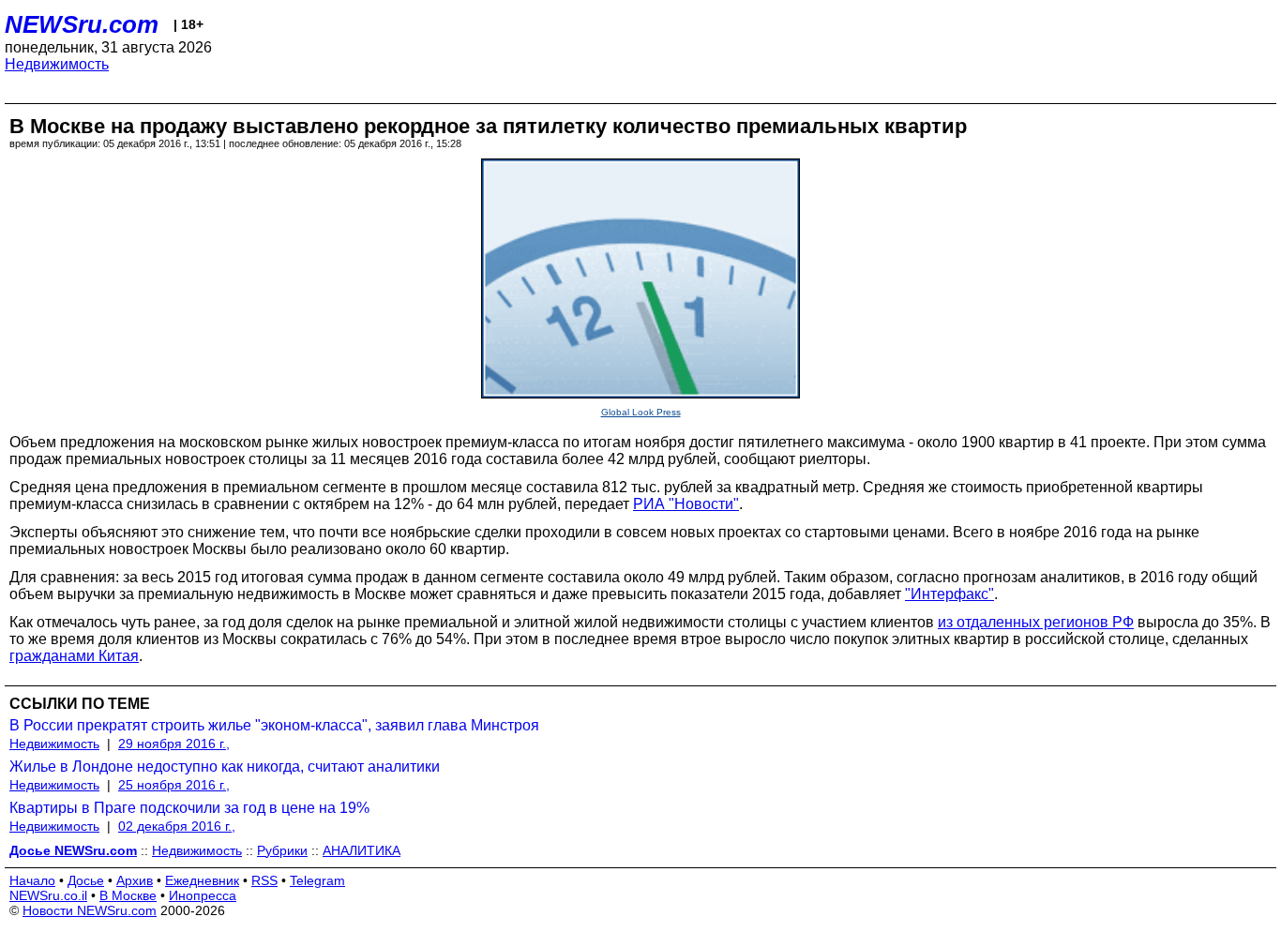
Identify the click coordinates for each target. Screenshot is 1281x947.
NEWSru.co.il (48, 895)
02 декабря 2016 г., (176, 826)
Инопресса (202, 895)
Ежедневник (202, 880)
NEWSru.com (81, 24)
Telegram (317, 880)
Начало (32, 880)
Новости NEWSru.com (90, 910)
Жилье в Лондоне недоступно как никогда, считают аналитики (224, 766)
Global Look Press (641, 412)
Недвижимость (57, 64)
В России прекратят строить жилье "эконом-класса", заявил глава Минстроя (274, 725)
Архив (134, 880)
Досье (86, 880)
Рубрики (282, 850)
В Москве (128, 895)
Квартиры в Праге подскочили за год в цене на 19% (189, 808)
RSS (264, 880)
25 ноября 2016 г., (174, 784)
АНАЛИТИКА (361, 850)
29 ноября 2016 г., (174, 743)
